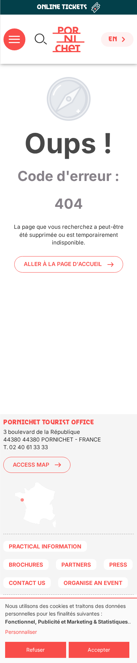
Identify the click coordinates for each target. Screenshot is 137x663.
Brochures (26, 564)
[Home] (68, 39)
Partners (76, 564)
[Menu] (14, 39)
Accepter (99, 650)
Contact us (27, 582)
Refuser (35, 650)
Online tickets (62, 7)
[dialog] (68, 630)
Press (118, 564)
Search (41, 39)
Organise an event (93, 582)
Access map (31, 464)
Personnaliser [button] (21, 632)
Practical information (45, 546)
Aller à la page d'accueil (63, 264)
